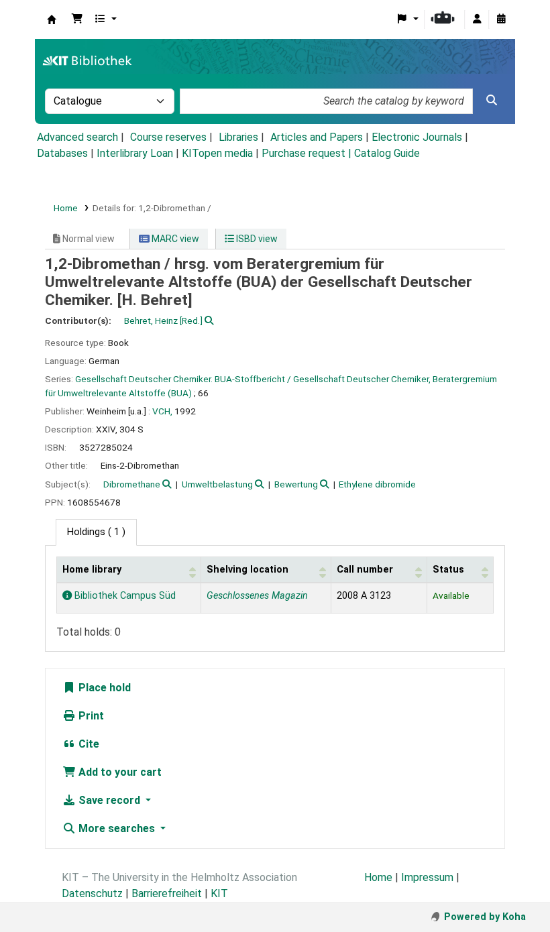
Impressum (427, 877)
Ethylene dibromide (377, 484)
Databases (62, 153)
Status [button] (448, 569)
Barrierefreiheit (166, 893)
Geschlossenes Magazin (257, 595)
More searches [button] (117, 828)
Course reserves (168, 137)
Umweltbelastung (217, 484)
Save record (109, 800)
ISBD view (256, 238)
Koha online (51, 19)
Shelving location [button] (247, 569)
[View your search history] (501, 19)
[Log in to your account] (476, 19)
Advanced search (77, 137)
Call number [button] (365, 569)
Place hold (103, 687)
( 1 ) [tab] (96, 532)
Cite (87, 744)
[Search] (491, 101)
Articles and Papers (316, 137)
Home (66, 207)
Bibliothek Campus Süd (124, 595)
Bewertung (296, 484)
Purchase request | (308, 153)
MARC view (174, 238)
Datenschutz (92, 893)
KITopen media (217, 153)
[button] (77, 19)
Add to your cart (119, 772)
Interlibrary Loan (135, 153)
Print (90, 715)
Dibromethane (131, 484)
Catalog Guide (387, 153)
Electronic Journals (417, 137)
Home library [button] (91, 569)
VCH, (162, 411)
